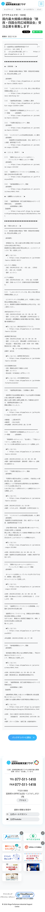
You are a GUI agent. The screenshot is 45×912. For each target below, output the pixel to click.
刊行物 (18, 9)
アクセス (22, 800)
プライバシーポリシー (7, 897)
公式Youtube (15, 819)
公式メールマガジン (18, 814)
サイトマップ (7, 894)
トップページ (8, 9)
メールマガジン (29, 9)
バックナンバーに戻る (21, 737)
